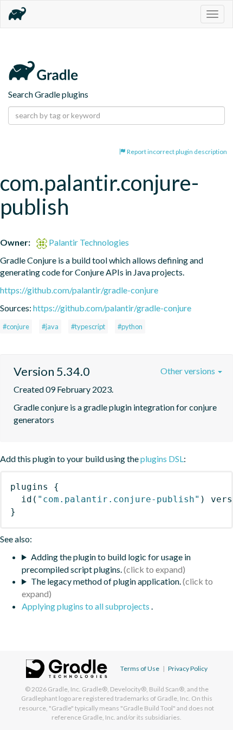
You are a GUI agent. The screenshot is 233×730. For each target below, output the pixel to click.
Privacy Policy (188, 668)
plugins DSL (162, 458)
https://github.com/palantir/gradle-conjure (79, 290)
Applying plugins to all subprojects (86, 606)
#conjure (16, 326)
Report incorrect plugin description (176, 152)
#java (50, 326)
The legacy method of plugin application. (106, 581)
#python (130, 326)
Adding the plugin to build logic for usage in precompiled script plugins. (106, 563)
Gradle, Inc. (64, 689)
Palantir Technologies (88, 242)
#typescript (88, 326)
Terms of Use (139, 668)
